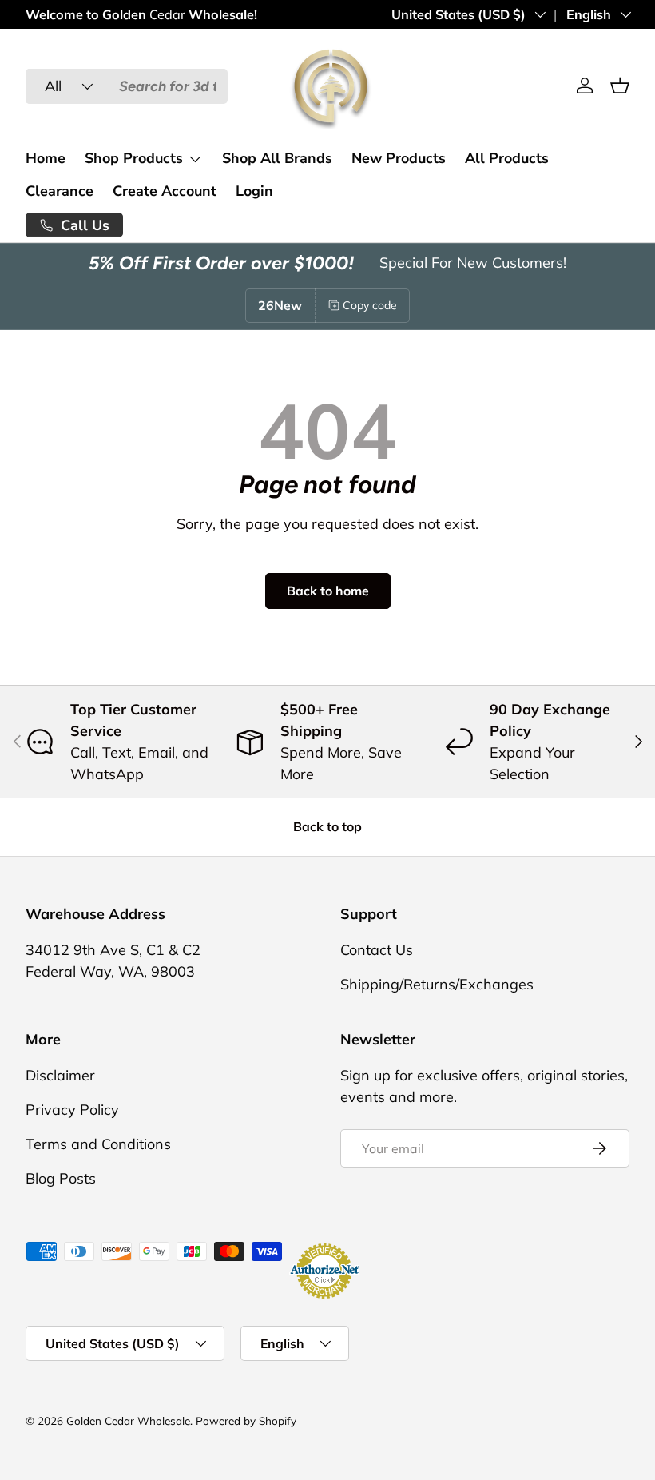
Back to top (327, 826)
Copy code (370, 305)
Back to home (328, 591)
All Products (507, 158)
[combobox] (127, 86)
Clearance (59, 191)
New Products (398, 158)
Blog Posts (61, 1178)
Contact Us (376, 950)
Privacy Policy (72, 1109)
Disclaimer (60, 1075)
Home (46, 158)
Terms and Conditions (98, 1144)
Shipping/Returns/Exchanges (437, 984)
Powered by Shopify (246, 1420)
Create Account (164, 191)
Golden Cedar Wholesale (128, 1420)
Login (254, 191)
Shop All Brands (277, 158)
